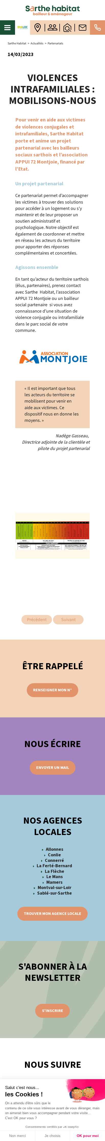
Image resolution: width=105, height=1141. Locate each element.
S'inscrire (52, 1010)
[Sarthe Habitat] (52, 10)
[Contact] (82, 27)
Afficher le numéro (97, 27)
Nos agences (37, 27)
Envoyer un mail (52, 767)
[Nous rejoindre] (52, 27)
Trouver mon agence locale (52, 913)
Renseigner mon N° (52, 690)
